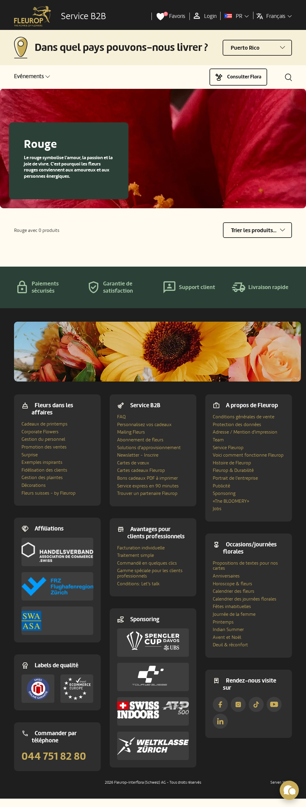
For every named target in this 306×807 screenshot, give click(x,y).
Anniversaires (226, 576)
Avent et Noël (227, 637)
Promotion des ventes (44, 447)
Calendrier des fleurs (233, 591)
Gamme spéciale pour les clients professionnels (150, 573)
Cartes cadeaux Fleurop (141, 470)
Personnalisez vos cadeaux (144, 424)
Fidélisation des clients (44, 470)
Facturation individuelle (141, 548)
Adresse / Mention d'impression (245, 432)
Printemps (223, 622)
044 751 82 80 (54, 756)
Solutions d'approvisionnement (149, 447)
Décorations (34, 485)
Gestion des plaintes (42, 477)
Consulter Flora (244, 77)
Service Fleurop (228, 447)
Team (218, 440)
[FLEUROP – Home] (32, 16)
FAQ (121, 417)
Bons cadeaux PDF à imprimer (147, 478)
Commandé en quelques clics (147, 563)
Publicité (221, 486)
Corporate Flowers (40, 431)
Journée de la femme (234, 614)
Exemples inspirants (42, 462)
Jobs (217, 508)
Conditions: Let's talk (138, 583)
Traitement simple (135, 555)
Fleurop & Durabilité (233, 470)
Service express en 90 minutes (148, 486)
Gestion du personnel (43, 439)
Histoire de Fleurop (232, 463)
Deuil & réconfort (230, 645)
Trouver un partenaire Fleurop (147, 493)
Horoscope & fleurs (232, 583)
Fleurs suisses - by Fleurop (49, 493)
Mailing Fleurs (131, 432)
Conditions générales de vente (243, 417)
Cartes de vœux (133, 463)
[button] (32, 76)
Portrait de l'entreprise (235, 478)
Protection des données (237, 424)
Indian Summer (228, 629)
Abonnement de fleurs (140, 440)
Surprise (30, 455)
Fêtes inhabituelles (232, 606)
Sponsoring (224, 493)
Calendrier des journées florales (244, 599)
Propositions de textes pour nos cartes (245, 565)
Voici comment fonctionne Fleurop (248, 455)
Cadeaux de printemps (45, 424)
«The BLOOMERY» (231, 501)
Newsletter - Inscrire (137, 455)
